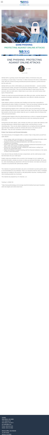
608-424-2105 (9, 426)
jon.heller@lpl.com (6, 424)
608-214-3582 (9, 427)
